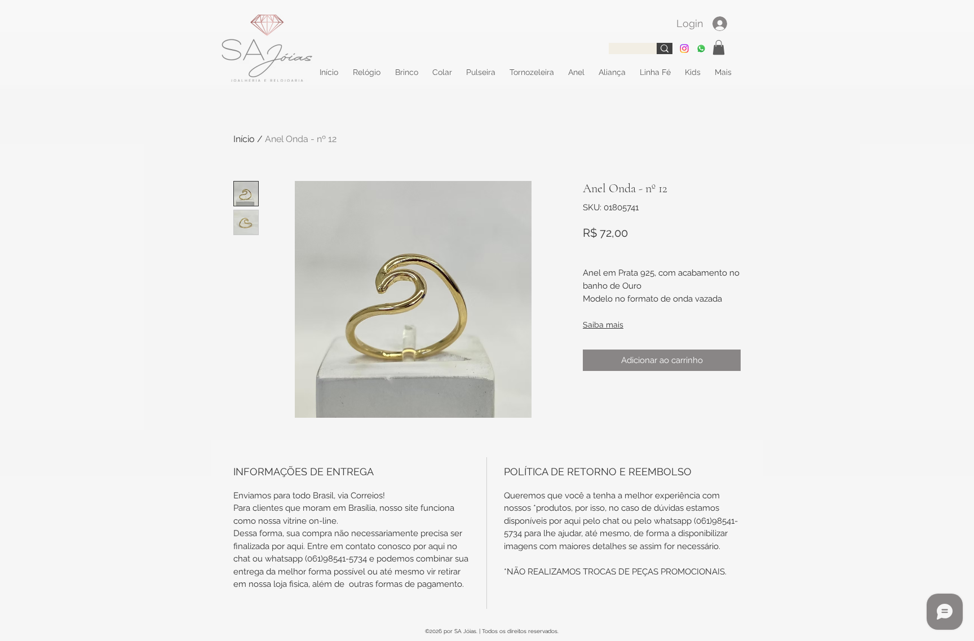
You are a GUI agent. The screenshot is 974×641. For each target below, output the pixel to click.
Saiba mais (603, 324)
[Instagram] (684, 48)
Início (244, 139)
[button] (718, 47)
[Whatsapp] (701, 48)
